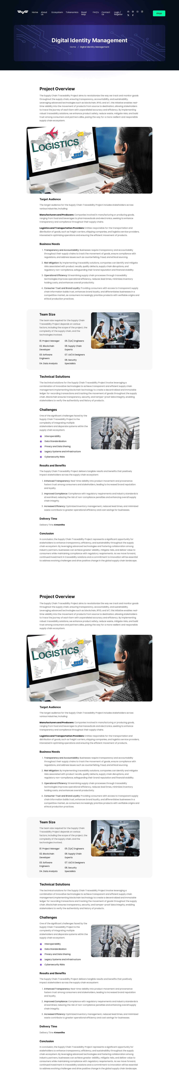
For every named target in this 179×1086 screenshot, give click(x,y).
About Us (44, 13)
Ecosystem (57, 12)
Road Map (83, 13)
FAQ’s (96, 12)
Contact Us (106, 13)
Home (35, 12)
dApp (159, 13)
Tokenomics (72, 12)
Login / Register (118, 13)
